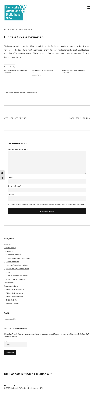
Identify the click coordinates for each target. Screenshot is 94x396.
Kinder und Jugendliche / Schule (25, 93)
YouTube (25, 383)
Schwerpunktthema (11, 286)
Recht (8, 272)
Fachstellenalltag (10, 248)
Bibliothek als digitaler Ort (15, 289)
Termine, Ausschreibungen (15, 279)
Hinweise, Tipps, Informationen (17, 265)
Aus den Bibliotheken (13, 255)
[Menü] (87, 6)
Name (10, 177)
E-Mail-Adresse (14, 186)
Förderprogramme (12, 262)
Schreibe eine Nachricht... (18, 150)
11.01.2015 (9, 29)
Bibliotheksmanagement (14, 296)
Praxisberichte (9, 283)
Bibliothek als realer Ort (14, 293)
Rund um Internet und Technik (17, 276)
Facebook (7, 383)
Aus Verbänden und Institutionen (18, 258)
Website (11, 195)
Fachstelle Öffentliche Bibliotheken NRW (15, 12)
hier (20, 57)
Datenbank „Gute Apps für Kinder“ (73, 70)
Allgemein (7, 244)
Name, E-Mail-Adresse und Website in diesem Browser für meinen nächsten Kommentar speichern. (48, 204)
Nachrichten (8, 251)
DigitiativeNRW (11, 300)
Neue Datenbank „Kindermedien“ (16, 70)
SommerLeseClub (12, 304)
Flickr (13, 383)
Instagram (19, 383)
